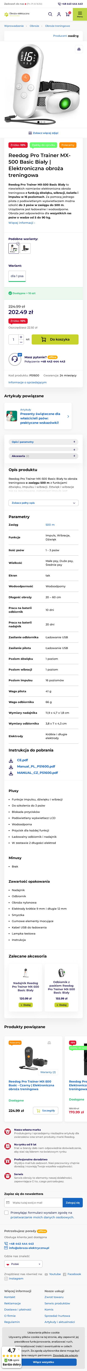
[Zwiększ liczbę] (21, 337)
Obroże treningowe (57, 25)
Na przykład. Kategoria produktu (36, 49)
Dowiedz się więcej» (65, 1355)
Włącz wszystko (43, 1362)
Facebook (74, 1274)
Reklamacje (12, 1303)
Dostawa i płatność (17, 1309)
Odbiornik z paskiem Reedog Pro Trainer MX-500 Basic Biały (61, 987)
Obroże (34, 25)
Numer (14, 340)
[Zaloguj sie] (59, 14)
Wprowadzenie (14, 25)
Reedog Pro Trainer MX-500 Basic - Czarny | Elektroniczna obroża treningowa (31, 1085)
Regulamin (12, 1322)
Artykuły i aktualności (60, 1322)
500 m (50, 524)
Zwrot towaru (54, 1297)
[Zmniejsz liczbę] (21, 342)
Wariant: (15, 266)
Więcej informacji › (21, 222)
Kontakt (9, 1297)
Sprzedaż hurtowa (57, 1315)
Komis (49, 1309)
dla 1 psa (17, 276)
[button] (50, 14)
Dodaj (27, 1004)
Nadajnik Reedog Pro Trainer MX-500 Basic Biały (25, 986)
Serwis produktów (57, 1303)
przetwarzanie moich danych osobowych (42, 1217)
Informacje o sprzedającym (27, 382)
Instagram (16, 1278)
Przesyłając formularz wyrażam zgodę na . (42, 1215)
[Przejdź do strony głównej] (17, 14)
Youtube (55, 1274)
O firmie (10, 1315)
